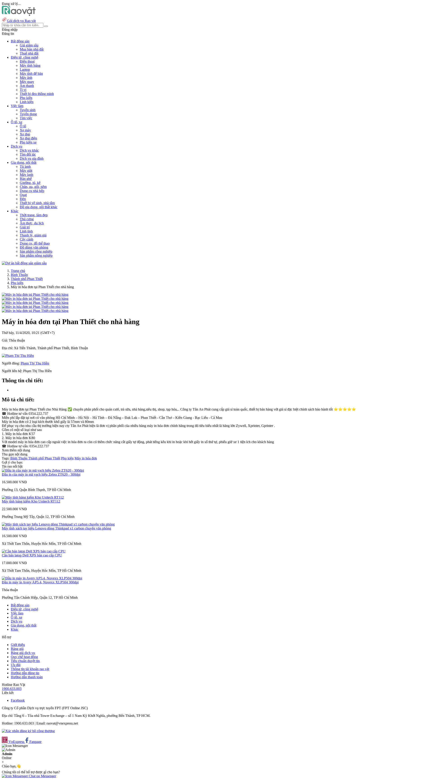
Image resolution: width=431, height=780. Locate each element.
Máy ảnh (26, 78)
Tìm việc (26, 118)
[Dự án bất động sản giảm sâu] (24, 263)
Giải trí (25, 227)
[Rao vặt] (19, 15)
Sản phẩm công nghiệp (36, 251)
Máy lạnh (26, 175)
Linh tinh (26, 231)
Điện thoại (27, 61)
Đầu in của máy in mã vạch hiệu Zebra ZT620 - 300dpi (41, 474)
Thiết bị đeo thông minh (37, 94)
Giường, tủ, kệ (30, 183)
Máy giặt (26, 170)
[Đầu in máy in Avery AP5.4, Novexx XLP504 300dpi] (42, 578)
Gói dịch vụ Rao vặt (21, 21)
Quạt (23, 195)
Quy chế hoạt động (24, 657)
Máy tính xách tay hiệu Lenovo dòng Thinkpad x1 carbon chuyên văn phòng (56, 528)
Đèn (23, 199)
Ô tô (23, 126)
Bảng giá (17, 649)
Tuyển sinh (27, 110)
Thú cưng (27, 219)
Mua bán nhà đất (32, 49)
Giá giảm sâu (29, 45)
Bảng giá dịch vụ (23, 653)
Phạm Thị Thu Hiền (35, 363)
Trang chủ (18, 271)
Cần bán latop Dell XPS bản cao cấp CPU (32, 555)
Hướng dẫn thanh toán (27, 677)
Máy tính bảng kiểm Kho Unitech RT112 (31, 501)
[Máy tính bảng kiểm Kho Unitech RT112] (33, 497)
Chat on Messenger (42, 776)
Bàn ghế (26, 179)
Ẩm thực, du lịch (32, 223)
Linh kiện (26, 102)
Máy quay (27, 82)
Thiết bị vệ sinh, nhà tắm (37, 203)
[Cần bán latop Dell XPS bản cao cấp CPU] (34, 551)
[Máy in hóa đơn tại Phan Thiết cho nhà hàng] (35, 294)
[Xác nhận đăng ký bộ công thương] (28, 731)
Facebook (18, 700)
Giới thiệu (18, 645)
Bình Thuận (19, 275)
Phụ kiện (26, 98)
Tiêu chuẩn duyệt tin (25, 661)
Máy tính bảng (30, 65)
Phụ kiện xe (28, 142)
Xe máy (25, 130)
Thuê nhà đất (29, 53)
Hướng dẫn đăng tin (25, 673)
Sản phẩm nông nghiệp (36, 255)
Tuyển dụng (28, 114)
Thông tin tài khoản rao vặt (30, 669)
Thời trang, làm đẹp (34, 215)
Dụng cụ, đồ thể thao (35, 243)
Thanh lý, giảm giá (33, 235)
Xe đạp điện (28, 138)
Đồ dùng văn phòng (34, 247)
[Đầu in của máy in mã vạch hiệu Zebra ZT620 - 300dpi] (43, 470)
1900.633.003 (12, 689)
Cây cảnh (26, 239)
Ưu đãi (15, 665)
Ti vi (23, 90)
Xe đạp (25, 134)
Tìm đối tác (28, 154)
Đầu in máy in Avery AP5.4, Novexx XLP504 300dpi (40, 582)
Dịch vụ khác (29, 150)
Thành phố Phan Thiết (27, 279)
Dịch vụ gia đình (32, 158)
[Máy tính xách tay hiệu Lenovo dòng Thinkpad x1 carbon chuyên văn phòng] (58, 524)
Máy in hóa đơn (86, 458)
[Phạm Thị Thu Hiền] (18, 356)
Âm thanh (27, 86)
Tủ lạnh (25, 166)
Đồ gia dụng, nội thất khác (38, 207)
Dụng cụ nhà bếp (32, 191)
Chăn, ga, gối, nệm (33, 187)
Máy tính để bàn (31, 73)
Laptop (25, 69)
